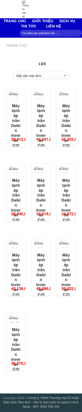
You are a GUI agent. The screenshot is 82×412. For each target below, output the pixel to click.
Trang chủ (14, 21)
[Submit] (77, 33)
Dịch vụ (67, 21)
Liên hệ (53, 26)
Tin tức (28, 26)
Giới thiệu (42, 21)
